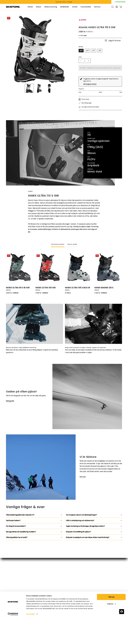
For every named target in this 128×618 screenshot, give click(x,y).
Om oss (83, 477)
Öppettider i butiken (73, 565)
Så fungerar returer (89, 84)
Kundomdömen (72, 572)
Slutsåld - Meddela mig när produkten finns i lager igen (100, 68)
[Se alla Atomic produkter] (83, 23)
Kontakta (69, 576)
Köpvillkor (70, 586)
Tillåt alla (111, 597)
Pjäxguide (10, 401)
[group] (64, 2)
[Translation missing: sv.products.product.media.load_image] (29, 88)
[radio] (81, 50)
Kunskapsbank (71, 583)
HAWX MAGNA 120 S (104, 288)
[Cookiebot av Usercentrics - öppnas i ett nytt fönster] (13, 614)
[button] (75, 7)
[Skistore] (13, 7)
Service (69, 579)
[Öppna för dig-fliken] (121, 611)
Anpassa (110, 604)
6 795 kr (68, 293)
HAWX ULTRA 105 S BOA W (77, 288)
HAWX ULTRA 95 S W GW (18, 288)
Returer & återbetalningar (75, 590)
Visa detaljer (30, 614)
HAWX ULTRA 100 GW (46, 288)
